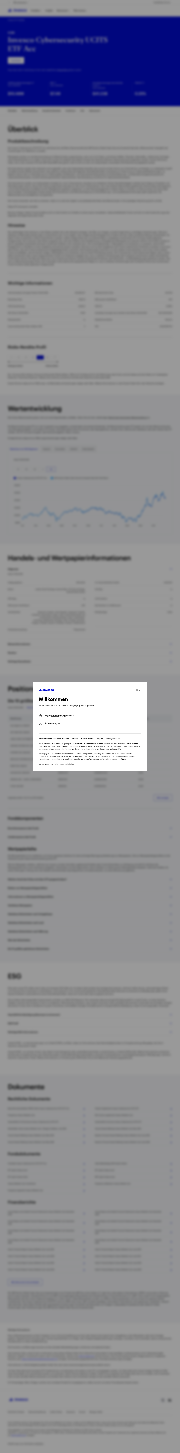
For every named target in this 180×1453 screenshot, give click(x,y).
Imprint (100, 738)
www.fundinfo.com (110, 759)
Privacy (75, 738)
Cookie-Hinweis (87, 738)
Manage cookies (113, 738)
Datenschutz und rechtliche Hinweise (54, 738)
